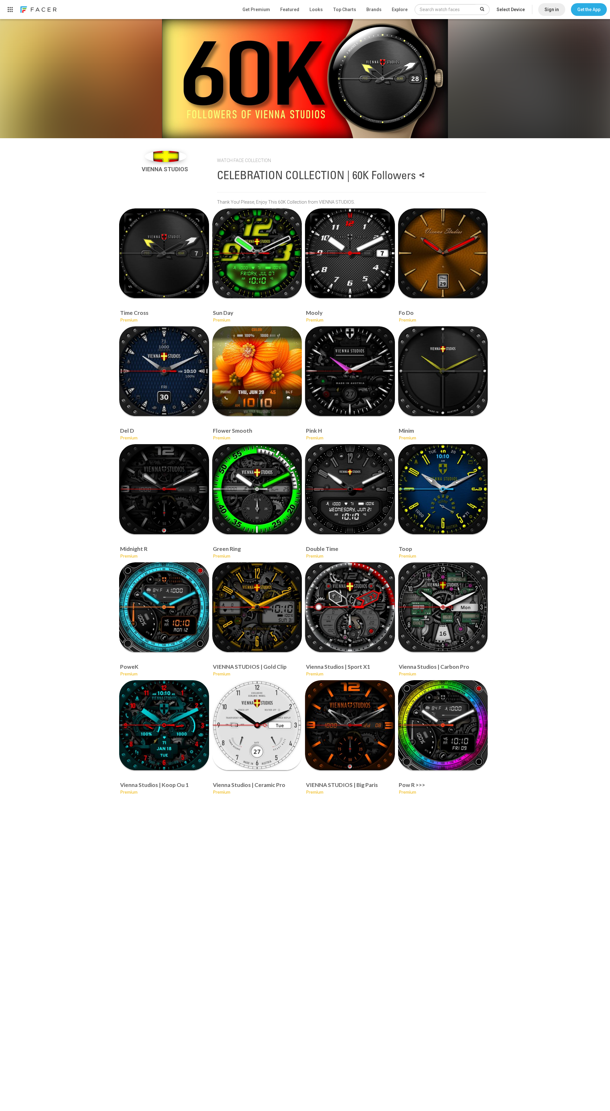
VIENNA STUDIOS (165, 169)
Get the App (588, 9)
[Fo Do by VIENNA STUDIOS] (443, 253)
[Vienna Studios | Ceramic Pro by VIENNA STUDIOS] (257, 725)
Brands (374, 9)
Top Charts (344, 9)
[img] (165, 156)
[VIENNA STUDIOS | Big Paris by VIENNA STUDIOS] (350, 725)
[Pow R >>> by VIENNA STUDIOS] (443, 725)
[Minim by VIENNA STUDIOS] (443, 371)
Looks (316, 9)
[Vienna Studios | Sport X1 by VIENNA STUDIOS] (350, 607)
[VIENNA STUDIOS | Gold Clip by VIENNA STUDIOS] (257, 607)
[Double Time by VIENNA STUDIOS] (350, 489)
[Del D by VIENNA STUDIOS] (164, 371)
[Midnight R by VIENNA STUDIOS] (164, 489)
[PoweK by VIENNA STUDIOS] (164, 607)
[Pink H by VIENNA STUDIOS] (350, 371)
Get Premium (256, 9)
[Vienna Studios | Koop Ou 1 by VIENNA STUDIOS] (164, 725)
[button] (589, 9)
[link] (38, 9)
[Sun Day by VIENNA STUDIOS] (257, 253)
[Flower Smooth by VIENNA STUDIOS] (257, 371)
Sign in (552, 9)
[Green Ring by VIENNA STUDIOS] (257, 489)
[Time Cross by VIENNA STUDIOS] (164, 253)
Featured (289, 9)
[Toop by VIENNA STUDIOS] (443, 489)
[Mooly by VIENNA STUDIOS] (350, 253)
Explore (400, 9)
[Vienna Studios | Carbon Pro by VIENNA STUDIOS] (443, 607)
